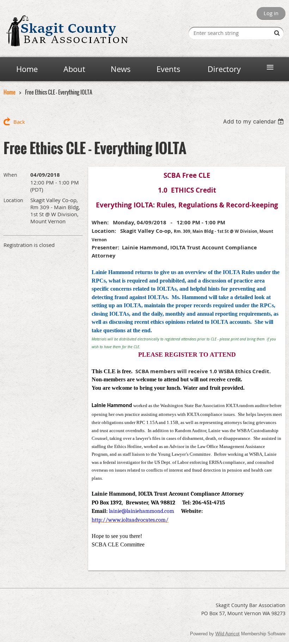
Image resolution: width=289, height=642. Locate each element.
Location (13, 200)
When (10, 174)
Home (10, 92)
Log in (271, 13)
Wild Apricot (227, 633)
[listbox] (254, 121)
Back (19, 121)
